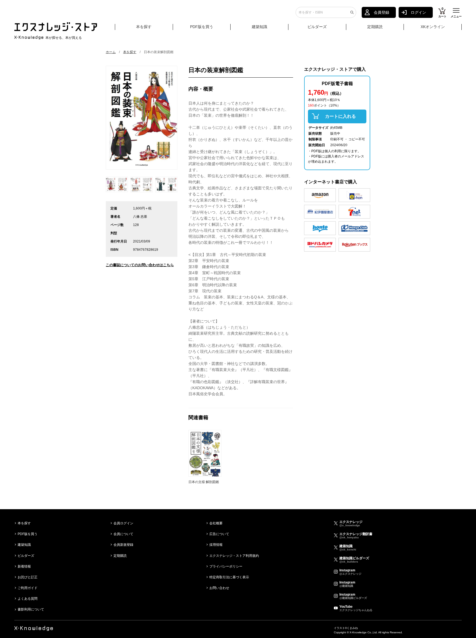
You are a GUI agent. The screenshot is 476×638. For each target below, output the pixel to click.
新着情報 (24, 566)
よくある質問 (27, 599)
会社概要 (216, 523)
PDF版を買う (201, 26)
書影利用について (31, 609)
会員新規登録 (123, 545)
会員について (123, 534)
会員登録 (381, 12)
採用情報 (216, 545)
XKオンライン (433, 26)
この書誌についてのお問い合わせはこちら (140, 265)
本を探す (144, 26)
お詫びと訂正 (27, 577)
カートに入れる (340, 116)
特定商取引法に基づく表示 (229, 577)
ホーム (111, 52)
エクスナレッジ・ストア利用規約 (234, 556)
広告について (219, 534)
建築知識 (259, 26)
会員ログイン (123, 523)
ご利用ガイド (27, 588)
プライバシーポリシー (225, 566)
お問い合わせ (219, 588)
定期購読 (375, 26)
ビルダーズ (317, 26)
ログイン (418, 12)
